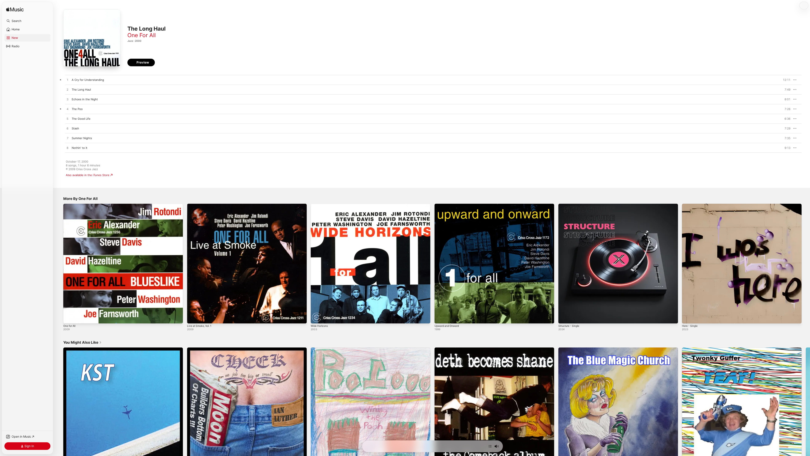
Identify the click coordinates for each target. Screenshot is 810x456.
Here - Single (690, 205)
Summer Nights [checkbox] (82, 138)
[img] (15, 9)
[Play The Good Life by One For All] (67, 119)
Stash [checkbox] (75, 128)
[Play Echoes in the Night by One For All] (67, 99)
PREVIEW (785, 80)
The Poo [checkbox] (77, 109)
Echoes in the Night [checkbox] (85, 99)
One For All (141, 35)
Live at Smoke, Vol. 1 (200, 205)
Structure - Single (570, 205)
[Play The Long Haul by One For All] (67, 90)
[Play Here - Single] (687, 318)
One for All (70, 205)
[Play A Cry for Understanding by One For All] (67, 80)
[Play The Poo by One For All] (67, 109)
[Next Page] (806, 407)
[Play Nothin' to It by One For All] (67, 148)
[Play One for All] (68, 318)
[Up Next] (490, 446)
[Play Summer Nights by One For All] (67, 138)
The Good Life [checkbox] (81, 118)
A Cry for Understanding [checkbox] (88, 79)
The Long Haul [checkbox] (81, 89)
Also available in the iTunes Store (87, 175)
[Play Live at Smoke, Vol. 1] (192, 318)
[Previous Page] (59, 407)
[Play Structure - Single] (563, 318)
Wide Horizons (320, 205)
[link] (82, 342)
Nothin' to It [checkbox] (79, 147)
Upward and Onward (448, 205)
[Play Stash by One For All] (67, 128)
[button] (27, 20)
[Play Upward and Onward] (440, 318)
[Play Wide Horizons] (316, 318)
